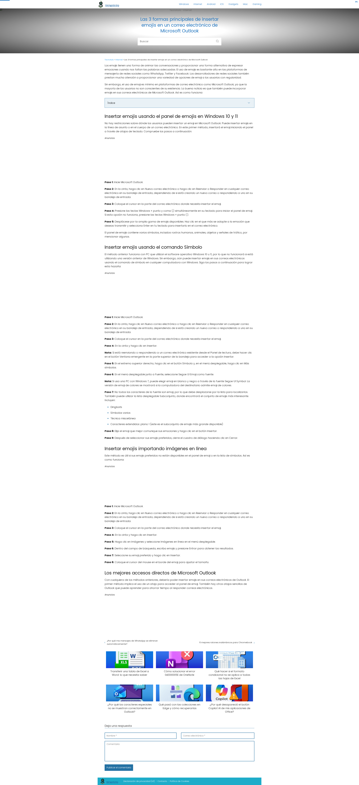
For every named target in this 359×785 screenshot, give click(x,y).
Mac (245, 4)
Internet (198, 4)
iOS (222, 4)
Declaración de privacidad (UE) (139, 781)
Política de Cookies (179, 781)
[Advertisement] (179, 159)
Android (211, 4)
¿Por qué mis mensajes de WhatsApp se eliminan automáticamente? (132, 642)
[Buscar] (216, 40)
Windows (184, 4)
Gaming (257, 4)
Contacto (162, 781)
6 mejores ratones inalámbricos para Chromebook (225, 642)
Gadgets (233, 4)
